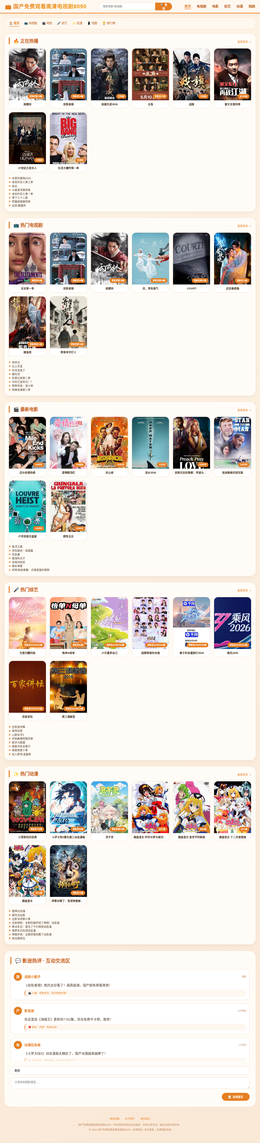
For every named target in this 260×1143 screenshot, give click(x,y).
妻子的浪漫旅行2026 (192, 653)
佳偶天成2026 (109, 104)
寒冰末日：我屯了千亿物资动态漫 (30, 926)
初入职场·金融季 (20, 754)
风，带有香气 (150, 288)
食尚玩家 (16, 730)
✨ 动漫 (77, 23)
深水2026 (150, 472)
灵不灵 (110, 837)
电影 (215, 6)
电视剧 (201, 6)
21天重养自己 (110, 653)
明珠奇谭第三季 (19, 389)
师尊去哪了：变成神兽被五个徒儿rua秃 (75, 901)
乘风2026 (232, 653)
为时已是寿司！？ (21, 382)
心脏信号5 (16, 734)
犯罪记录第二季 (19, 378)
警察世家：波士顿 (21, 385)
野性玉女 (68, 536)
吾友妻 (14, 554)
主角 (150, 104)
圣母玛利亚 (17, 562)
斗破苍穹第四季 (19, 190)
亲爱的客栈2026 (20, 178)
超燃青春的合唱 (150, 653)
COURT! (191, 288)
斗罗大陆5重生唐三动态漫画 (68, 837)
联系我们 (145, 1118)
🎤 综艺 (62, 23)
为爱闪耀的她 (27, 653)
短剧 (252, 6)
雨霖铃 (27, 104)
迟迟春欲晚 (232, 288)
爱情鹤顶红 (68, 472)
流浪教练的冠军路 (232, 472)
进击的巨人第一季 (21, 194)
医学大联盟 (17, 742)
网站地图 (114, 1118)
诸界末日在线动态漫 (22, 930)
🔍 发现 (163, 6)
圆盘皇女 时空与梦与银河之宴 (151, 837)
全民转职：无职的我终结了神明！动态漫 (34, 923)
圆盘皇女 (27, 901)
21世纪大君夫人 (27, 168)
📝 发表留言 (235, 1097)
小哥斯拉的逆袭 (27, 837)
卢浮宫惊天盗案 (27, 536)
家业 (13, 186)
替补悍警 (16, 566)
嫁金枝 (27, 352)
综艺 (227, 6)
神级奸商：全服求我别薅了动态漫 (30, 934)
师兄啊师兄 (17, 938)
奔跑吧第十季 (18, 750)
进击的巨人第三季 (21, 182)
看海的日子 (17, 558)
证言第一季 (27, 288)
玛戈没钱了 (17, 370)
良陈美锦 (68, 104)
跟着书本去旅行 (19, 746)
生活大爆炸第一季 (68, 168)
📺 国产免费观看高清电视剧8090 (46, 6)
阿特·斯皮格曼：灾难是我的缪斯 (29, 570)
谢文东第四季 (232, 104)
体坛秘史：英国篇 (21, 550)
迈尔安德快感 (27, 472)
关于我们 (130, 1118)
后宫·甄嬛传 (17, 205)
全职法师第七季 (19, 919)
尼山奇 (110, 472)
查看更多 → (244, 41)
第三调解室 (68, 716)
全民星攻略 (17, 727)
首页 (187, 6)
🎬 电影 (47, 23)
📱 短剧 (92, 23)
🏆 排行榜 (108, 23)
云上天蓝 (16, 366)
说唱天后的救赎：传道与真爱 (192, 472)
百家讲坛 (27, 716)
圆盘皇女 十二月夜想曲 (232, 837)
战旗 (191, 104)
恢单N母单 (68, 653)
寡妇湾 (14, 374)
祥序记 (14, 362)
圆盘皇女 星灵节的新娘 (191, 837)
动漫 (239, 6)
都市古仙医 (17, 915)
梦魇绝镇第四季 (19, 201)
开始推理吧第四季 (21, 738)
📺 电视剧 (30, 23)
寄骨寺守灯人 (68, 352)
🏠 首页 (14, 23)
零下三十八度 (18, 197)
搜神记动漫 (17, 911)
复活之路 (16, 546)
